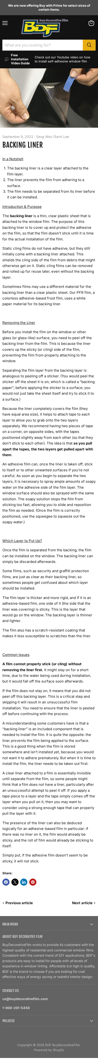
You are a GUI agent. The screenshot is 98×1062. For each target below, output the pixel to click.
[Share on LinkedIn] (23, 882)
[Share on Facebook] (6, 882)
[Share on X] (15, 882)
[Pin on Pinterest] (32, 882)
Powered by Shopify (49, 1050)
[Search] (89, 45)
